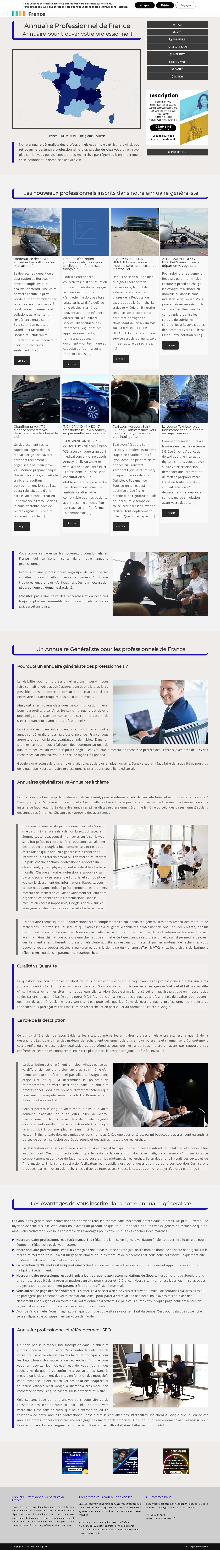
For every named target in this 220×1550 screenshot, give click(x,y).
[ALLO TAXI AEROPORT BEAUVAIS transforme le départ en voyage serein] (184, 232)
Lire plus (22, 360)
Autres (178, 76)
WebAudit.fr (202, 1546)
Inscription (178, 152)
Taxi (179, 24)
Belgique (86, 136)
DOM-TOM (68, 136)
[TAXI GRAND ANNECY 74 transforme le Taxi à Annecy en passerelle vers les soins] (85, 399)
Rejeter (165, 5)
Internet (179, 54)
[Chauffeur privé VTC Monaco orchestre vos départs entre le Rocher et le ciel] (36, 399)
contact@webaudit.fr (164, 1518)
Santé (179, 69)
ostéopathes (87, 953)
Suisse (101, 136)
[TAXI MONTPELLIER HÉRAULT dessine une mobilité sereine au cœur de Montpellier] (135, 232)
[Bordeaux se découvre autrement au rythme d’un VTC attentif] (36, 232)
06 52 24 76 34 (158, 1514)
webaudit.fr (181, 1503)
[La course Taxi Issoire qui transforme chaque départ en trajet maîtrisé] (184, 399)
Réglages (122, 6)
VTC (179, 32)
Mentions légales (39, 1546)
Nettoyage (178, 61)
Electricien (179, 46)
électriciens (31, 953)
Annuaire (179, 39)
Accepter (145, 5)
